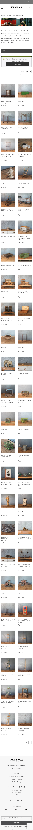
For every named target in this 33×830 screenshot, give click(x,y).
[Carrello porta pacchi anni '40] (25, 200)
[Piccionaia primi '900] (8, 583)
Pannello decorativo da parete (6, 539)
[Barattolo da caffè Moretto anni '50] (8, 90)
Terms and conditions (16, 779)
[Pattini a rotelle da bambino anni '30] (25, 528)
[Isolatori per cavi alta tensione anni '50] (25, 473)
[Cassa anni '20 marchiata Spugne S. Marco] (25, 227)
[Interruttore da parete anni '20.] (8, 473)
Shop (9, 15)
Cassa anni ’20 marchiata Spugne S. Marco (24, 238)
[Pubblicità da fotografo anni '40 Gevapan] (25, 610)
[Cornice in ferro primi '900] (25, 337)
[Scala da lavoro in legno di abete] (8, 692)
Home (3, 15)
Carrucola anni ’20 (8, 236)
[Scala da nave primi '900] (25, 692)
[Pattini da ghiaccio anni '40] (8, 555)
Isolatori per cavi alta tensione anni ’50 (24, 484)
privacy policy (16, 829)
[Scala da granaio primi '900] (25, 665)
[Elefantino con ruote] (8, 364)
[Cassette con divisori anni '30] (8, 309)
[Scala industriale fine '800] (25, 719)
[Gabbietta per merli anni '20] (25, 391)
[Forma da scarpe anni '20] (25, 364)
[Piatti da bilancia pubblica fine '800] (25, 555)
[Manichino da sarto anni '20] (25, 501)
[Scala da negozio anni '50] (8, 719)
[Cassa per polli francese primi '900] (8, 255)
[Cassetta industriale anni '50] (25, 255)
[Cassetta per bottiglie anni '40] (25, 282)
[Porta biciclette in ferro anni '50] (8, 610)
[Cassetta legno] (8, 282)
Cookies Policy (16, 782)
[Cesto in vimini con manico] (8, 337)
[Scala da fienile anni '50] (8, 637)
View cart (17, 64)
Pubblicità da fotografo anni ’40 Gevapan (24, 621)
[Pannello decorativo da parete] (8, 528)
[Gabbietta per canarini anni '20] (8, 391)
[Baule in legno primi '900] (25, 90)
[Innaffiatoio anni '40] (25, 446)
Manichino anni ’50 (7, 510)
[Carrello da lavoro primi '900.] (8, 200)
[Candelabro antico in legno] (25, 145)
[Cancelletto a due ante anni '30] (8, 118)
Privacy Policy (16, 784)
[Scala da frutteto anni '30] (8, 665)
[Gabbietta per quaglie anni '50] (25, 419)
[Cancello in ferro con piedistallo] (8, 145)
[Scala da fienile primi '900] (25, 637)
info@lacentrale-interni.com (16, 803)
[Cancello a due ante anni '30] (25, 118)
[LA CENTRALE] (16, 8)
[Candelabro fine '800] (8, 173)
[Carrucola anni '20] (8, 227)
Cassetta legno (6, 291)
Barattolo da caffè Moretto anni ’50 (6, 101)
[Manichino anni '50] (8, 501)
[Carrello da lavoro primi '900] (25, 173)
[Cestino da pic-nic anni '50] (25, 309)
